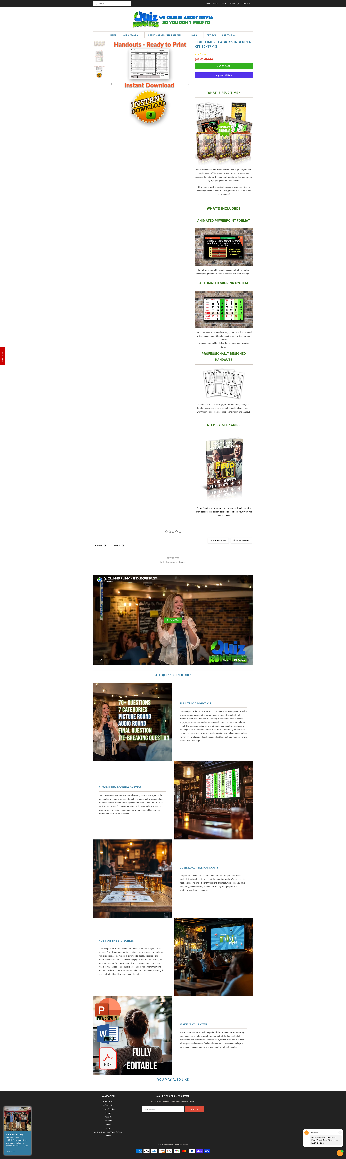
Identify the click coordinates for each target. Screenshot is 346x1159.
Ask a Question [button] (219, 540)
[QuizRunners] (173, 20)
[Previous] (112, 67)
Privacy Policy (108, 1101)
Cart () (235, 3)
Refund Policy (108, 1105)
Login (108, 1128)
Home (113, 35)
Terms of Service (108, 1109)
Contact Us (229, 35)
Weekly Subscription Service (165, 35)
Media (108, 1124)
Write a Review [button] (242, 540)
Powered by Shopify (181, 1144)
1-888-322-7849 (212, 3)
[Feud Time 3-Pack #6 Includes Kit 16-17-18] (150, 67)
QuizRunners (168, 1144)
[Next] (187, 67)
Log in (224, 3)
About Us (108, 1117)
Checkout (247, 3)
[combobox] (112, 3)
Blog (195, 35)
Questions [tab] (116, 545)
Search (108, 1113)
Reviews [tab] (99, 545)
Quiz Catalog (130, 35)
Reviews (211, 35)
